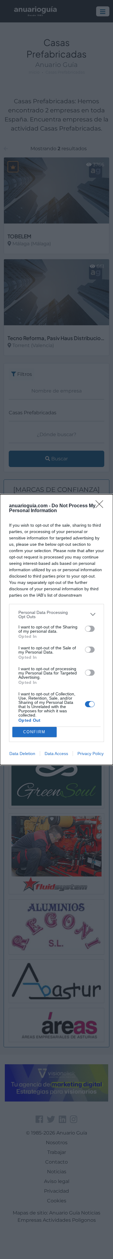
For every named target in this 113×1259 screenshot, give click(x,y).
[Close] (101, 506)
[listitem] (56, 614)
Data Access (56, 753)
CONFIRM (34, 732)
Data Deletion (22, 753)
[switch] (90, 629)
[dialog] (56, 629)
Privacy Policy (90, 753)
